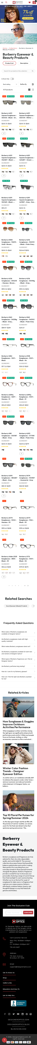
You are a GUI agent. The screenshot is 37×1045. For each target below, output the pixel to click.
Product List (9, 63)
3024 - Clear (10, 411)
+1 (21, 453)
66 (24, 585)
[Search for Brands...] (33, 71)
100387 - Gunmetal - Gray (20, 492)
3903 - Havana (10, 573)
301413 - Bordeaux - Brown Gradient (27, 256)
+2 (3, 576)
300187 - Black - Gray (3, 449)
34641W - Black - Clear (13, 129)
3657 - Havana (3, 411)
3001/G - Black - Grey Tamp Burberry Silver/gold (3, 129)
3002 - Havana (24, 372)
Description (24, 63)
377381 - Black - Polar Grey (20, 449)
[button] (5, 126)
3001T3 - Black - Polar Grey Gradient (20, 256)
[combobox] (6, 2)
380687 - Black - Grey (24, 449)
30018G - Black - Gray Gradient (31, 256)
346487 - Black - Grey (10, 129)
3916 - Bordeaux (6, 573)
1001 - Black (6, 372)
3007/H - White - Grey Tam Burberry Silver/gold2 (6, 129)
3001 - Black (20, 372)
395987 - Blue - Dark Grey (31, 449)
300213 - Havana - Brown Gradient (24, 256)
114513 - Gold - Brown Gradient (3, 256)
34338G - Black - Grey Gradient (3, 333)
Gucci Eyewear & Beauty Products (16, 606)
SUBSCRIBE (28, 912)
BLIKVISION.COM (18, 1029)
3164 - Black (6, 534)
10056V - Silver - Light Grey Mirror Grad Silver (6, 256)
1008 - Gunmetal (3, 372)
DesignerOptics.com (20, 1037)
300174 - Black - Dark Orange (27, 449)
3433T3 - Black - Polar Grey (6, 333)
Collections (13, 48)
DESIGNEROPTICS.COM (18, 1020)
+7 (3, 133)
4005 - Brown (13, 573)
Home (5, 48)
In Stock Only (5, 79)
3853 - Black (3, 573)
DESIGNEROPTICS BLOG (18, 1024)
